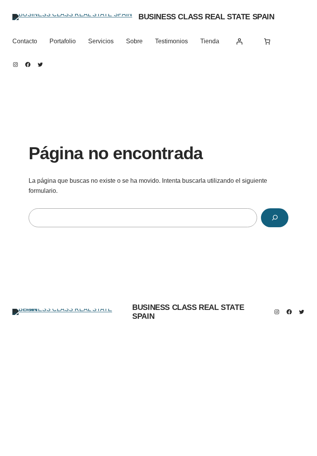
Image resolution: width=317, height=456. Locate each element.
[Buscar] (274, 217)
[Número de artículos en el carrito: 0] (267, 41)
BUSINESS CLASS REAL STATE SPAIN (206, 16)
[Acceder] (239, 41)
